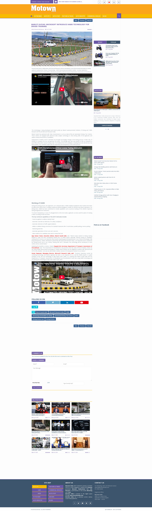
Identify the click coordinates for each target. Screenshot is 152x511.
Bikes (39, 493)
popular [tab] (113, 42)
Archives (51, 497)
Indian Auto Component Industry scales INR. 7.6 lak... (40, 449)
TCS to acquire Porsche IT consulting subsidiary (58, 414)
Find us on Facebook (101, 225)
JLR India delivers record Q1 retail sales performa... (40, 432)
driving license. (50, 319)
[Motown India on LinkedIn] (118, 2)
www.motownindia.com (76, 495)
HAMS (67, 312)
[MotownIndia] (45, 8)
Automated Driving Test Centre (64, 315)
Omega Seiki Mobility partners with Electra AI (105, 167)
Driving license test (38, 319)
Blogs (104, 16)
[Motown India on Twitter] (104, 2)
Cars (39, 490)
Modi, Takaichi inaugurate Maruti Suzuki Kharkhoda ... (61, 449)
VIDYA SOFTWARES (117, 509)
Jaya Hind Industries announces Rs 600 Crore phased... (81, 414)
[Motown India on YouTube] (109, 2)
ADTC (76, 315)
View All (89, 20)
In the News (38, 16)
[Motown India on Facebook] (99, 2)
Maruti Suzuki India (41, 312)
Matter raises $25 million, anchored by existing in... (38, 414)
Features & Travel (67, 16)
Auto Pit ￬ (47, 16)
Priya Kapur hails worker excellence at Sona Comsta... (59, 432)
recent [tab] (100, 42)
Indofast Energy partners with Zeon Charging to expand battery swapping (106, 195)
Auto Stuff (56, 16)
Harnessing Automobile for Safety (42, 315)
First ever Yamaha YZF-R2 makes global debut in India (74, 1)
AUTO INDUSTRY (80, 16)
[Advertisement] (92, 9)
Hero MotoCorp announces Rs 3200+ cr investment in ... (79, 449)
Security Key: (36, 382)
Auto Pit (35, 486)
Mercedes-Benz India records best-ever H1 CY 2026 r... (79, 432)
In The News (98, 157)
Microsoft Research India (56, 312)
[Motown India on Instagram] (114, 2)
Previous (82, 20)
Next (76, 20)
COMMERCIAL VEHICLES (93, 16)
